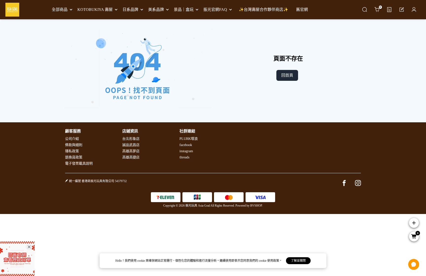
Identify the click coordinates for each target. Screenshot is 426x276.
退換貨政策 (73, 157)
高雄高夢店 (131, 151)
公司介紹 (72, 139)
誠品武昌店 (131, 145)
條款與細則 (73, 145)
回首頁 (287, 75)
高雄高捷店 (131, 157)
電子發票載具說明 (79, 163)
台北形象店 (131, 139)
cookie (141, 260)
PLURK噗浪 (188, 139)
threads (184, 157)
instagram (186, 151)
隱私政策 (72, 151)
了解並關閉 (298, 260)
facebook (185, 145)
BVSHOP (256, 205)
